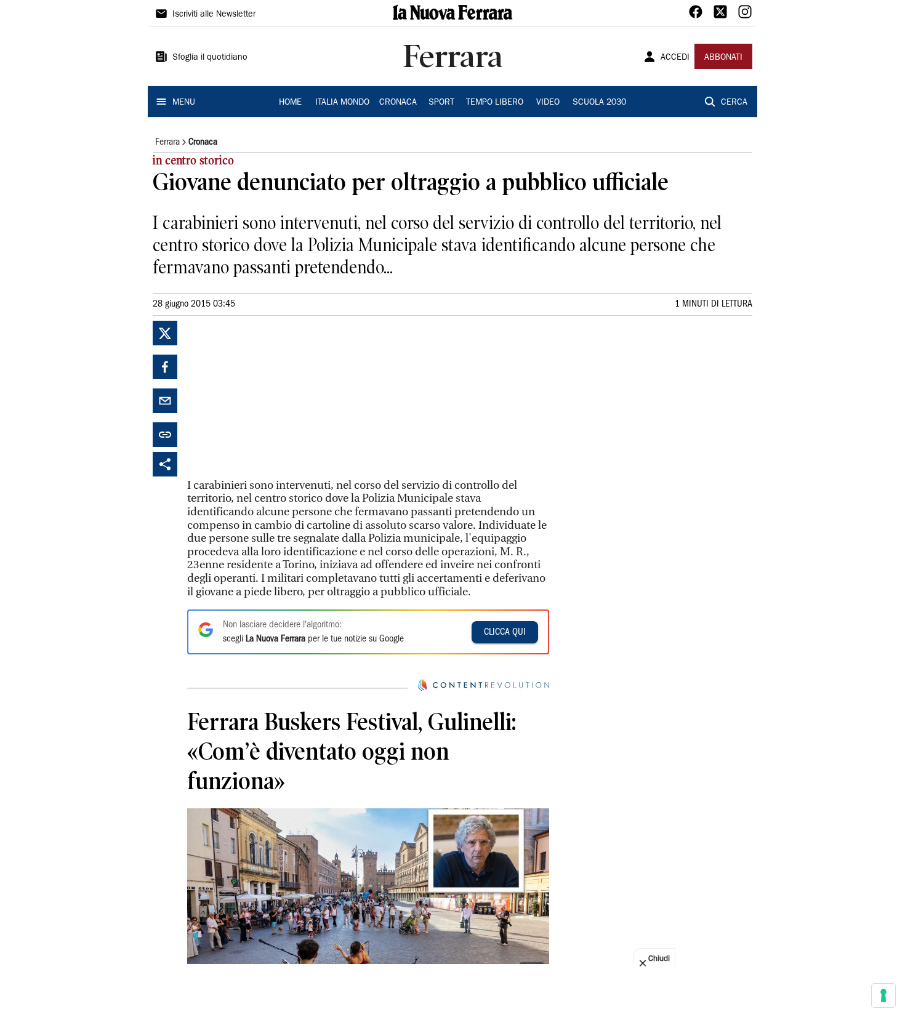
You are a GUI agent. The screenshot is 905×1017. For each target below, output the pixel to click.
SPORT (441, 102)
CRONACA (398, 102)
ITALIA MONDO (342, 102)
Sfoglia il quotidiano (209, 58)
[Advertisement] (279, 398)
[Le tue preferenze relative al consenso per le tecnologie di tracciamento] (883, 995)
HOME (290, 102)
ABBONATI (723, 58)
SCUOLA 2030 (599, 102)
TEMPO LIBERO (494, 102)
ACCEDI (675, 58)
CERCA (734, 102)
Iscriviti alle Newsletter (213, 14)
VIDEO (548, 102)
